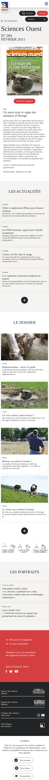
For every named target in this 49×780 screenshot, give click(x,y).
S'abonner (42, 13)
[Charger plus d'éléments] (24, 300)
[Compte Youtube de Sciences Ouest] (16, 671)
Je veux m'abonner (18, 643)
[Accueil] (4, 6)
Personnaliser (25, 776)
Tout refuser (25, 768)
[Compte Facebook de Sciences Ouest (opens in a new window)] (6, 671)
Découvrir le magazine (20, 639)
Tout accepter (25, 760)
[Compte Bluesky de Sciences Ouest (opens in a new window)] (11, 671)
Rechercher (29, 13)
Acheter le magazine (24, 101)
